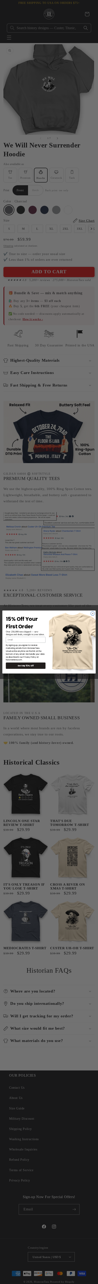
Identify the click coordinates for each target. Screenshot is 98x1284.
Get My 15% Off (26, 665)
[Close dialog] (93, 613)
